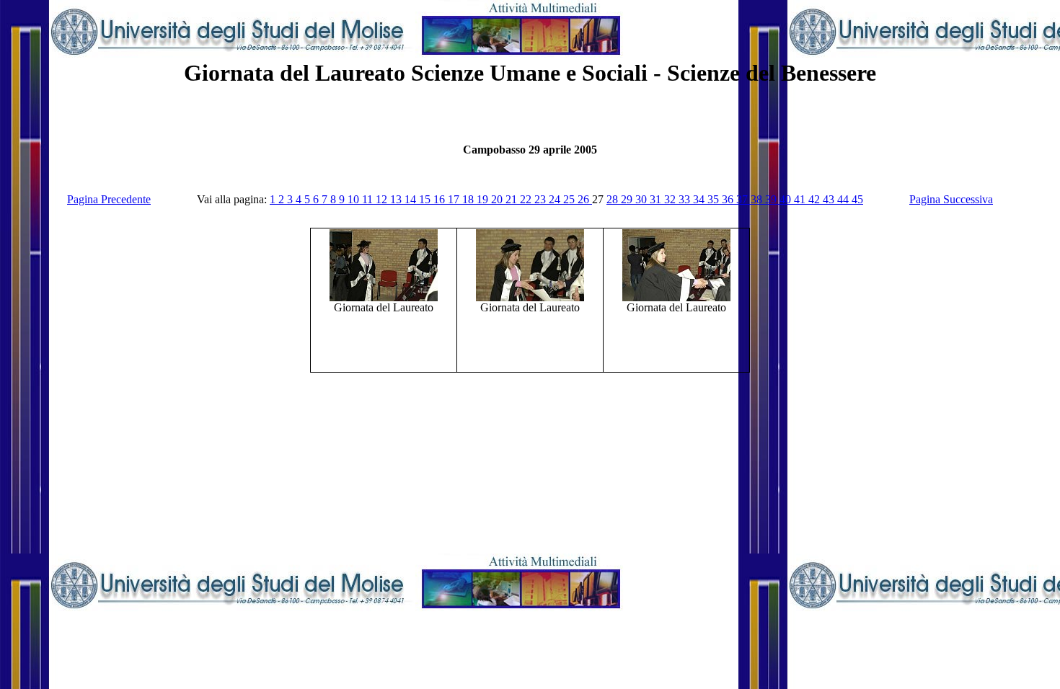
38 (758, 199)
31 (657, 199)
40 (786, 199)
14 (412, 199)
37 (743, 199)
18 (469, 199)
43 (830, 199)
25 (570, 199)
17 (455, 199)
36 (729, 199)
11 (369, 199)
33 (686, 199)
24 (556, 199)
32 (671, 199)
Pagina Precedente (109, 199)
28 (613, 199)
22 (527, 199)
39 (772, 199)
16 (440, 199)
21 (512, 199)
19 (484, 199)
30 (642, 199)
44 (844, 199)
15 (426, 199)
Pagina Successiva (951, 199)
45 (857, 199)
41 (801, 199)
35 (714, 199)
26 (585, 199)
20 (498, 199)
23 (541, 199)
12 (383, 199)
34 (700, 199)
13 (397, 199)
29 (628, 199)
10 (355, 199)
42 (815, 199)
